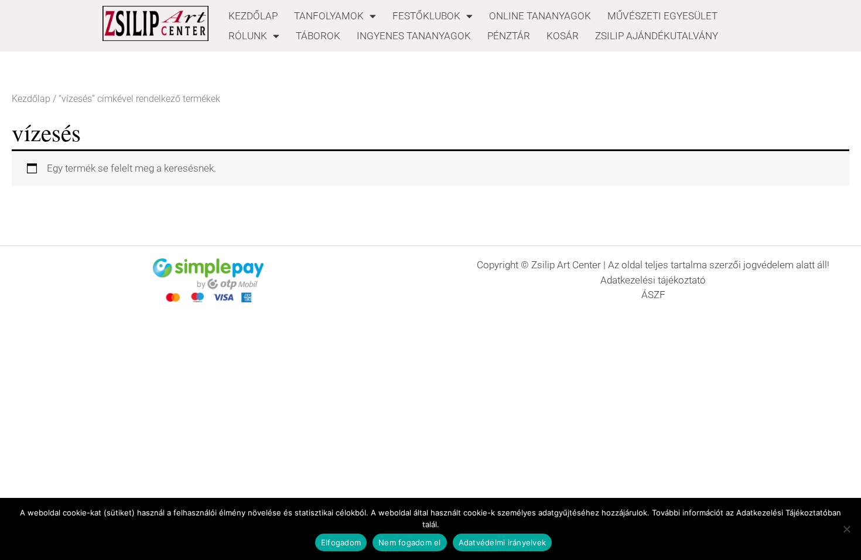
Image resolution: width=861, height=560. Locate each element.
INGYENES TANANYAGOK (414, 36)
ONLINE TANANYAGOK (540, 16)
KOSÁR (562, 36)
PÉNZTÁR (508, 36)
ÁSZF (653, 295)
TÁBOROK (318, 36)
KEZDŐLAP (253, 16)
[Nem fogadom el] (846, 529)
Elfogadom (341, 542)
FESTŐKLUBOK (426, 16)
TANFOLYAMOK (329, 16)
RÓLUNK (247, 36)
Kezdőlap (31, 98)
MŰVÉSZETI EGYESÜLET (662, 16)
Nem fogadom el (409, 542)
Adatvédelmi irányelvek (502, 542)
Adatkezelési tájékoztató (653, 280)
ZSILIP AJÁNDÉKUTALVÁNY (656, 36)
